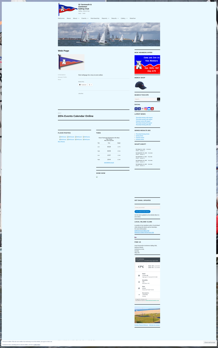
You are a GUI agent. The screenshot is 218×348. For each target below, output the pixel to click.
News (69, 18)
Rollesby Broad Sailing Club (142, 230)
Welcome (61, 18)
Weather (133, 18)
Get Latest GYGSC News (142, 211)
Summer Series (140, 137)
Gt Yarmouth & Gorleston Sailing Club (85, 6)
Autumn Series (140, 139)
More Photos (61, 141)
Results (114, 18)
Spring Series (139, 136)
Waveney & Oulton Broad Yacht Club (144, 232)
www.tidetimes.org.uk (109, 162)
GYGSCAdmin (62, 74)
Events (84, 18)
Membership (95, 18)
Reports (104, 18)
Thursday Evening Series (142, 134)
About (75, 18)
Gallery (123, 18)
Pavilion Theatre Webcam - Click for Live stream (147, 325)
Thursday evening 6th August (144, 123)
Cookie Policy (36, 344)
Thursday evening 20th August (144, 117)
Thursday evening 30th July (143, 124)
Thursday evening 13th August (144, 119)
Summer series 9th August (143, 121)
